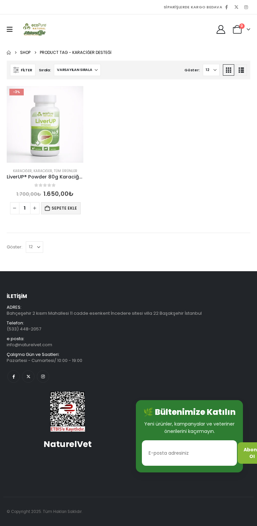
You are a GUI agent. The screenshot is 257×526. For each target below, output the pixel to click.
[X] (236, 7)
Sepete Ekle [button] (64, 208)
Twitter (28, 376)
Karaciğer (22, 170)
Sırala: (45, 70)
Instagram (43, 376)
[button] (12, 29)
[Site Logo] (34, 29)
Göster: (191, 70)
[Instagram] (246, 7)
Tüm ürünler (65, 170)
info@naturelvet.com (29, 345)
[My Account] (221, 29)
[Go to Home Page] (9, 53)
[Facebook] (226, 7)
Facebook (13, 376)
